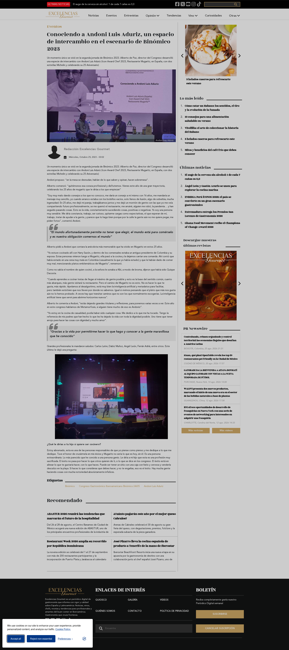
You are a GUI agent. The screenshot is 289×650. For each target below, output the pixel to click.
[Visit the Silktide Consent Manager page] (84, 638)
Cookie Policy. (63, 629)
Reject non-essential (41, 638)
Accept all (16, 638)
